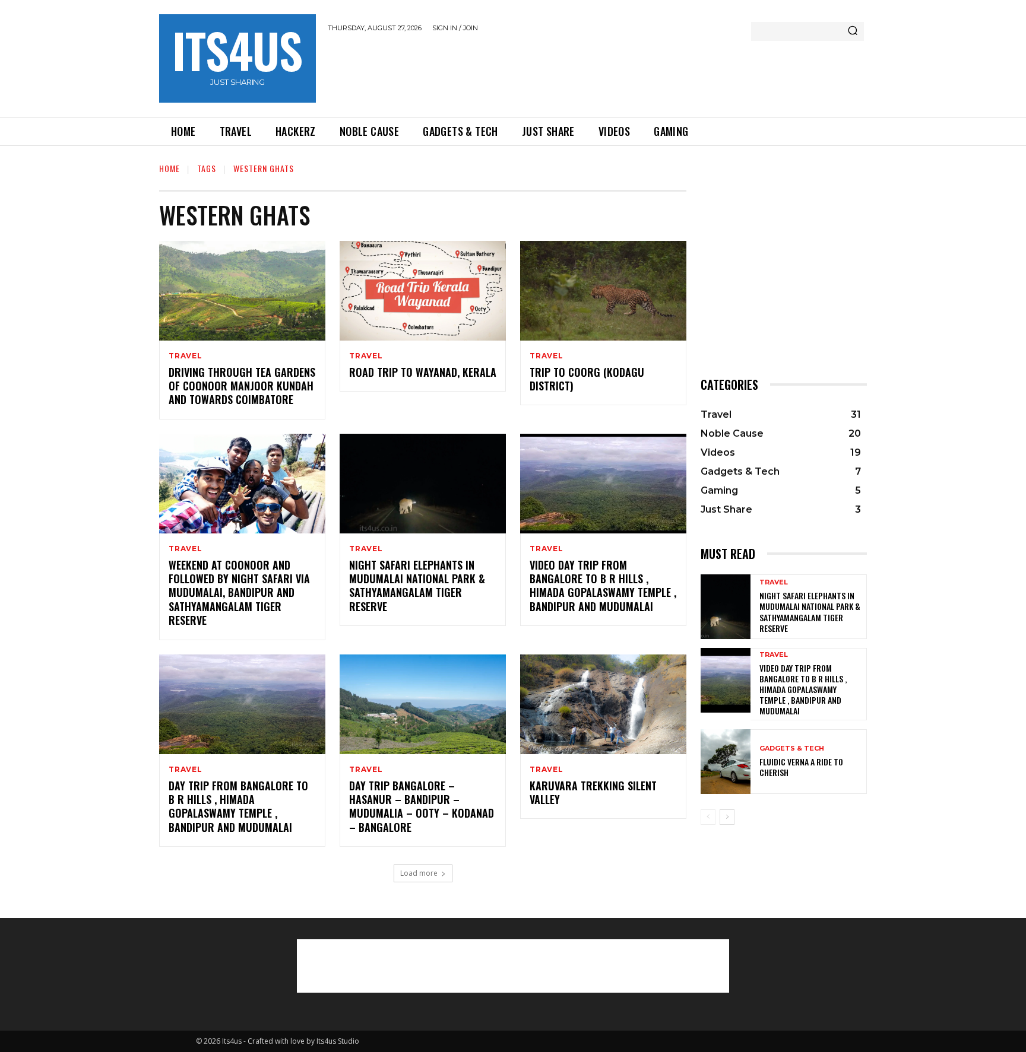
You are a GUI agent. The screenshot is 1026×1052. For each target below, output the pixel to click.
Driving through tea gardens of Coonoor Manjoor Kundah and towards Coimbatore (242, 386)
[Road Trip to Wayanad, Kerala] (423, 291)
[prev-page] (708, 817)
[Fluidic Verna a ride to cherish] (725, 761)
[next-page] (727, 817)
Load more (419, 873)
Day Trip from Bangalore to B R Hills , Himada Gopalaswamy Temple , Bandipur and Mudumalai (238, 806)
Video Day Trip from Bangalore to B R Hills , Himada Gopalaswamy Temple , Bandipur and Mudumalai (603, 585)
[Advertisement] (544, 72)
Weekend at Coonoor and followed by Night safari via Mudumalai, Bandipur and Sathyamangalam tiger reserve (239, 592)
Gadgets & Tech (791, 748)
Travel (185, 356)
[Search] (852, 31)
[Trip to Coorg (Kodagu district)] (603, 291)
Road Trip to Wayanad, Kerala (422, 372)
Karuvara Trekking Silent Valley (593, 792)
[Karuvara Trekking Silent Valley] (603, 704)
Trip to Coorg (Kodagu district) (587, 378)
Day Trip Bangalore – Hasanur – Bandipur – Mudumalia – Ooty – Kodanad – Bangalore (421, 806)
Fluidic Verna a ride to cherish (801, 766)
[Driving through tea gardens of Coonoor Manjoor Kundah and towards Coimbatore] (242, 291)
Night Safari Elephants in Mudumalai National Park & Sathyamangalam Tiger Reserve (417, 585)
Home (169, 168)
